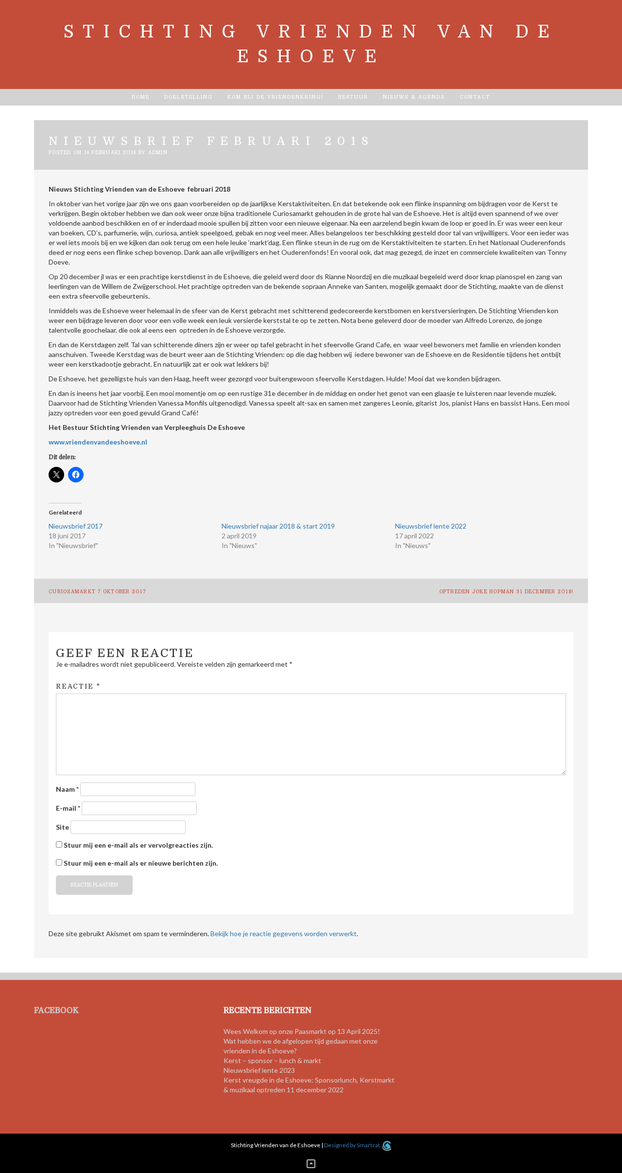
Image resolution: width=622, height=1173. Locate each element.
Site (62, 827)
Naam (67, 789)
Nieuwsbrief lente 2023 (259, 1070)
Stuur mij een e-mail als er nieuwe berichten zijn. (141, 863)
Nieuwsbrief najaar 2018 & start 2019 (278, 526)
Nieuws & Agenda (414, 97)
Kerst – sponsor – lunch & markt (272, 1060)
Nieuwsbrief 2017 (76, 526)
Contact (475, 97)
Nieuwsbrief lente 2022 (430, 526)
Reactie (78, 686)
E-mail (68, 808)
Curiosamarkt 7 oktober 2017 (97, 591)
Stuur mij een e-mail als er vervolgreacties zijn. (138, 845)
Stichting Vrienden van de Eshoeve (311, 44)
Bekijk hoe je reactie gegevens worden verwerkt (283, 933)
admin (158, 152)
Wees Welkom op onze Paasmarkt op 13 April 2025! (302, 1031)
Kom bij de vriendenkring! (275, 97)
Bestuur (353, 97)
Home (141, 97)
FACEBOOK (56, 1010)
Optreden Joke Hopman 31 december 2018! (506, 591)
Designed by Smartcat (352, 1145)
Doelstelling (188, 97)
